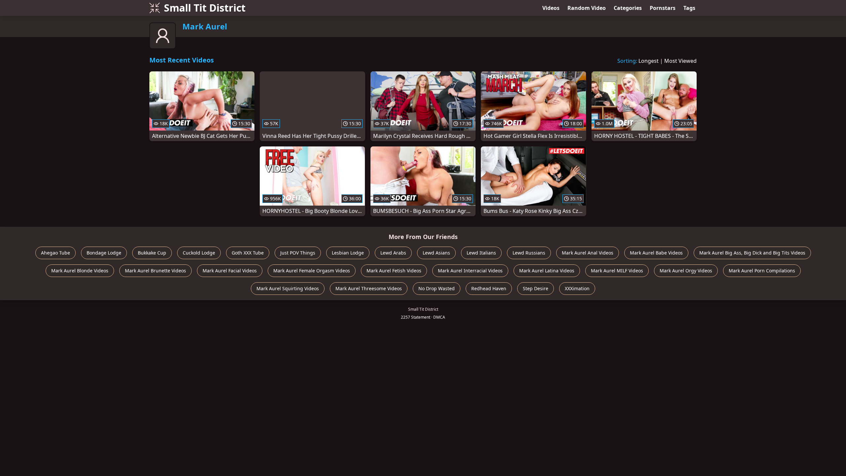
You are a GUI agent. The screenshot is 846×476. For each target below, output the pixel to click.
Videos (550, 8)
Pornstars (662, 8)
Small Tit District (205, 8)
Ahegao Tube (55, 253)
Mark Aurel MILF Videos (617, 270)
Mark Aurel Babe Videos (656, 253)
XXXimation (577, 288)
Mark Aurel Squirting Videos (287, 288)
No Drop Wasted (436, 288)
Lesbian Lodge (348, 253)
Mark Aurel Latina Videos (546, 270)
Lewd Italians (481, 253)
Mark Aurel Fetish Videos (393, 270)
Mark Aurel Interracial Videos (470, 270)
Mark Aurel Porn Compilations (762, 270)
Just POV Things (297, 253)
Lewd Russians (529, 253)
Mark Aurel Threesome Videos (368, 288)
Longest (648, 60)
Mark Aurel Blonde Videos (79, 270)
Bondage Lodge (104, 253)
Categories (628, 8)
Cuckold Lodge (199, 253)
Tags (689, 8)
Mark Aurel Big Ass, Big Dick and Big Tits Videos (752, 253)
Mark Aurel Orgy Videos (686, 270)
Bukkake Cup (152, 253)
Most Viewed (680, 60)
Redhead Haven (488, 288)
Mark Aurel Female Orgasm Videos (311, 270)
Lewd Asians (436, 253)
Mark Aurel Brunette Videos (155, 270)
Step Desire (535, 288)
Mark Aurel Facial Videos (230, 270)
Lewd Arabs (393, 253)
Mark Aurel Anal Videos (587, 253)
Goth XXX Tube (248, 253)
